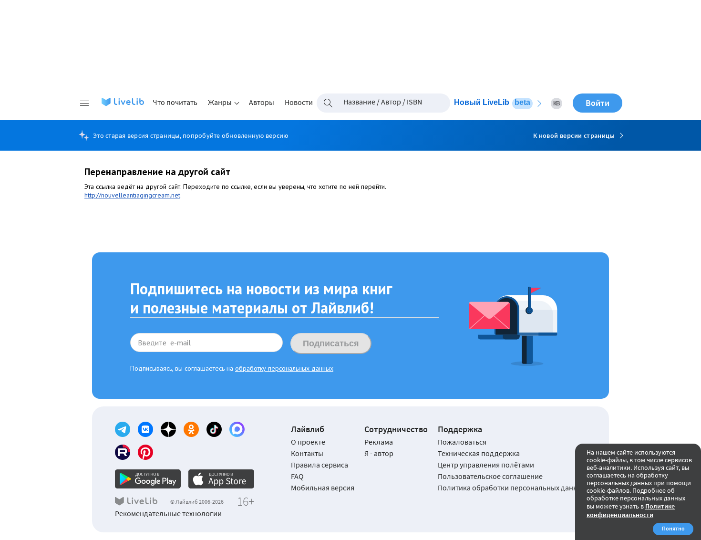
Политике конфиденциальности (631, 510)
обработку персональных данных (284, 368)
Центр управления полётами (486, 464)
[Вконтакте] (145, 429)
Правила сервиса (319, 464)
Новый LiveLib (492, 102)
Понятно (673, 528)
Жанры (220, 102)
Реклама (378, 442)
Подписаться (331, 343)
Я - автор (378, 453)
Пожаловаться (462, 442)
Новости (299, 102)
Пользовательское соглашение (490, 476)
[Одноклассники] (191, 429)
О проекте (308, 442)
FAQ (297, 476)
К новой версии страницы (574, 135)
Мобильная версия (322, 487)
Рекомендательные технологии (168, 513)
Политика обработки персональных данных (512, 487)
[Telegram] (122, 429)
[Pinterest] (145, 452)
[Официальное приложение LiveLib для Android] (148, 478)
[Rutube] (122, 452)
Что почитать (175, 102)
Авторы (261, 102)
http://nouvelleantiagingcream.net (132, 195)
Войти (597, 102)
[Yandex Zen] (168, 429)
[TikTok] (214, 429)
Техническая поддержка (479, 453)
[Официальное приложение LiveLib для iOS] (221, 478)
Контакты (307, 453)
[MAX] (237, 429)
